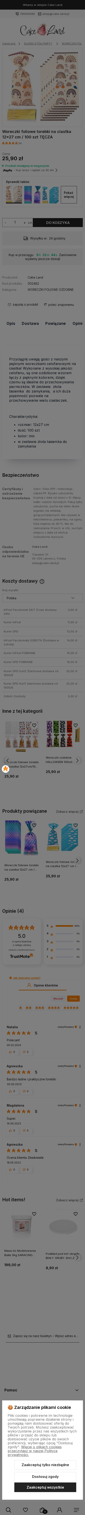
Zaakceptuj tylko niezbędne (45, 1465)
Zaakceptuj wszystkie (45, 1487)
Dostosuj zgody (45, 1476)
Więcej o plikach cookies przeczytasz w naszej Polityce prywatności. (35, 1451)
